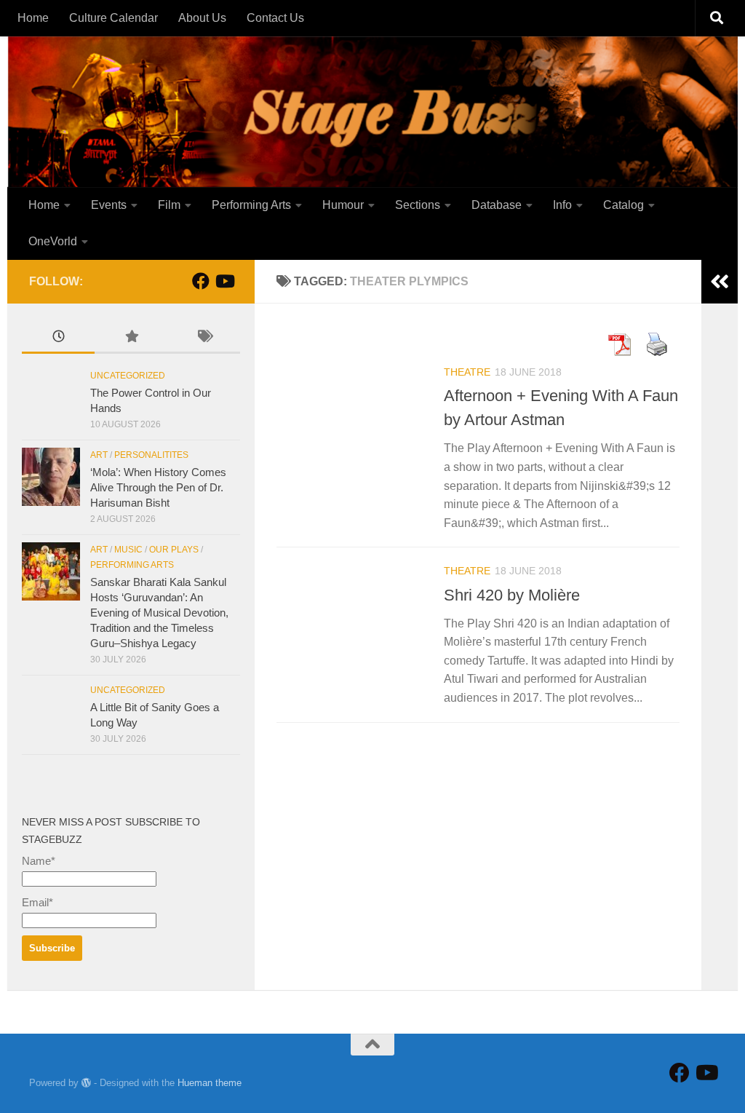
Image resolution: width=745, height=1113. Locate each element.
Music (128, 549)
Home (33, 18)
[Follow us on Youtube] (224, 281)
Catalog (623, 205)
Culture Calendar (113, 18)
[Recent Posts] (58, 338)
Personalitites (151, 455)
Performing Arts (251, 205)
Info (562, 205)
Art (99, 455)
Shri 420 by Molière (512, 595)
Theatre (467, 372)
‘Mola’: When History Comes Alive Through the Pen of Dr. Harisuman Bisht (158, 487)
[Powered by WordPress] (86, 1083)
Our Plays (174, 549)
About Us (202, 18)
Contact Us (275, 18)
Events (109, 205)
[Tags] (203, 338)
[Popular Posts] (131, 338)
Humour (343, 205)
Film (169, 205)
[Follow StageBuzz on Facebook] (201, 281)
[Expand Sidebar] (719, 282)
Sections (417, 205)
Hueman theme (210, 1082)
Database (496, 205)
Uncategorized (127, 376)
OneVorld (52, 241)
